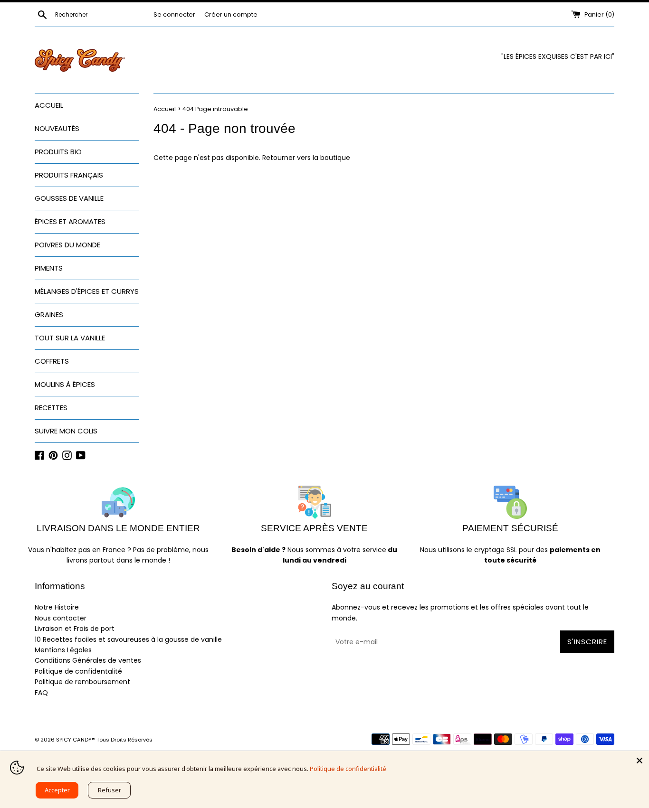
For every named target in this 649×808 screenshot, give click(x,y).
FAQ (41, 692)
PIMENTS (49, 268)
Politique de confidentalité (78, 671)
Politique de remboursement (82, 681)
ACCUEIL (49, 105)
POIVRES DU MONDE (67, 245)
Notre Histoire (57, 607)
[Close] (639, 760)
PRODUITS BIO (58, 152)
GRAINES (49, 314)
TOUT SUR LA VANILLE (70, 338)
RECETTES (51, 408)
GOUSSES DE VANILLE (69, 198)
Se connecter (174, 14)
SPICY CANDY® (75, 739)
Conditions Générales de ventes (88, 660)
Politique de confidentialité (348, 768)
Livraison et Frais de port (75, 628)
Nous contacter (60, 618)
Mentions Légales (63, 650)
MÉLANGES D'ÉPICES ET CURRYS (87, 291)
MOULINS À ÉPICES (65, 384)
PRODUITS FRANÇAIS (69, 175)
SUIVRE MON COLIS (66, 431)
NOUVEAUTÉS (57, 128)
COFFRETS (52, 361)
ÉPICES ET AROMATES (70, 221)
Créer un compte (231, 14)
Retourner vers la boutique (306, 157)
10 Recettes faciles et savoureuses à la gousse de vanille (128, 639)
